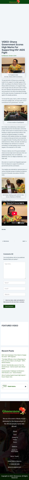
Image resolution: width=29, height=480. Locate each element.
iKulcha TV (14, 450)
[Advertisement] (14, 19)
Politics (15, 439)
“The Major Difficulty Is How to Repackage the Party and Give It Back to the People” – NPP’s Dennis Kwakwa (14, 360)
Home (15, 434)
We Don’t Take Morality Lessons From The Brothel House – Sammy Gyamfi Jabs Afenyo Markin (13, 366)
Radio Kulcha (14, 451)
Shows (15, 442)
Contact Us (15, 437)
